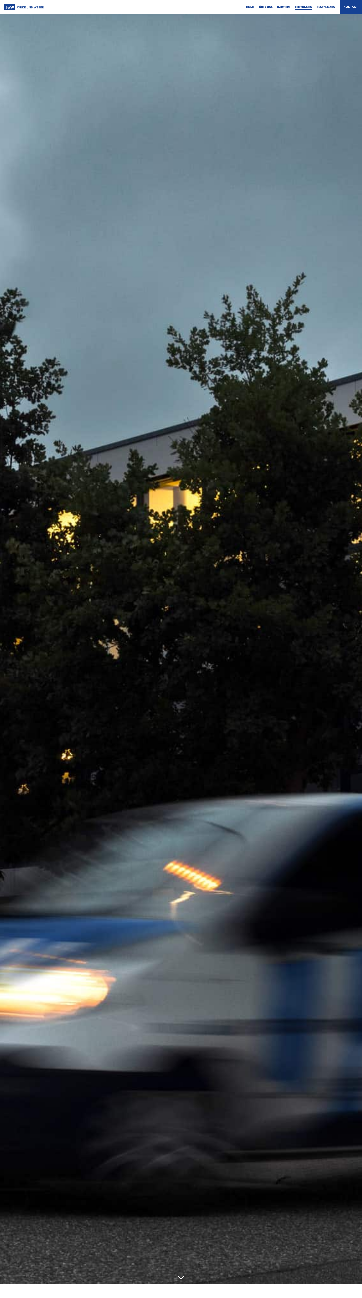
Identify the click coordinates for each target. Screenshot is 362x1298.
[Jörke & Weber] (24, 7)
